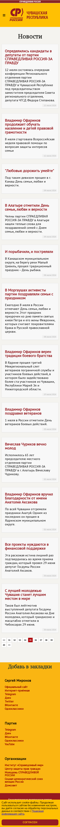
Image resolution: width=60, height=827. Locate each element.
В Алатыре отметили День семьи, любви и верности (30, 220)
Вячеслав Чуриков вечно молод (30, 461)
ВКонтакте (11, 705)
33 (20, 640)
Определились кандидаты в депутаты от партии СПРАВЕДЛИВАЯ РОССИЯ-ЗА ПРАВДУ (30, 77)
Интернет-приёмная (17, 690)
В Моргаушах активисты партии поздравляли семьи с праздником (30, 313)
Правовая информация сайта (23, 812)
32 (14, 640)
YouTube (10, 744)
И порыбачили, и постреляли (30, 262)
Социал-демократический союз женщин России (24, 780)
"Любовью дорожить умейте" (30, 180)
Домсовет (11, 785)
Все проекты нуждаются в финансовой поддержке (30, 559)
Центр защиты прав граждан (22, 768)
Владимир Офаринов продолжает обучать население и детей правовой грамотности (30, 137)
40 (4, 645)
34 (25, 640)
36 (36, 640)
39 (51, 640)
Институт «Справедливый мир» (24, 765)
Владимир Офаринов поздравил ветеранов (30, 418)
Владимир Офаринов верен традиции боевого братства (30, 372)
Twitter (9, 701)
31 (9, 640)
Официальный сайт (16, 686)
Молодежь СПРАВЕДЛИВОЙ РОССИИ (22, 774)
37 (41, 640)
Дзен (8, 697)
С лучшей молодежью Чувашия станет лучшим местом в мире (30, 609)
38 (46, 640)
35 (30, 640)
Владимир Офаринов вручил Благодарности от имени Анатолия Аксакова (30, 511)
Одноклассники (14, 708)
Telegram (10, 694)
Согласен (30, 822)
